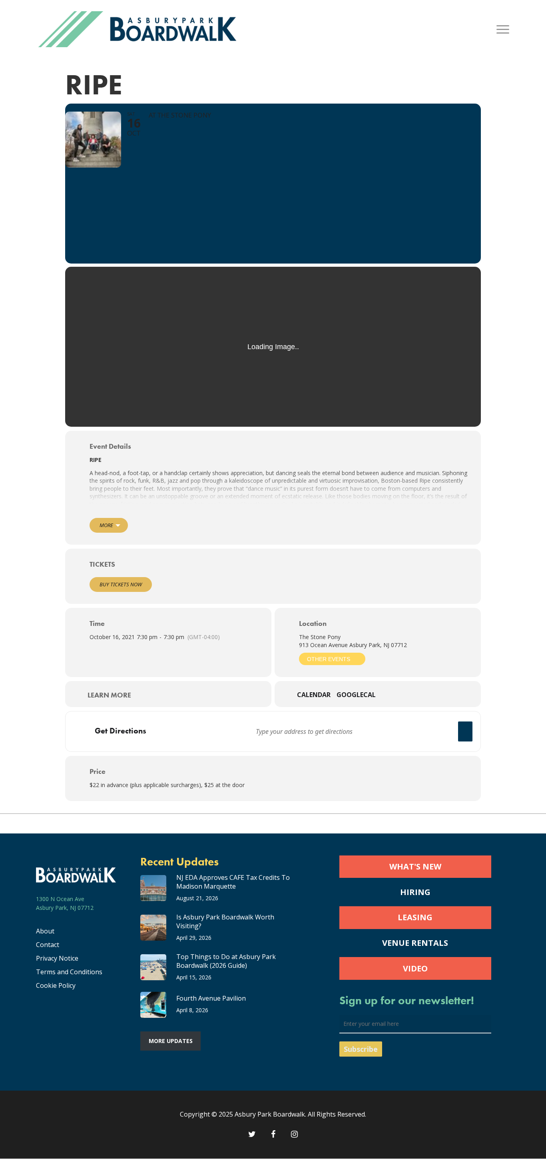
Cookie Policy (56, 985)
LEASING (415, 917)
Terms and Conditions (69, 971)
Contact (47, 944)
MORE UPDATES (171, 1041)
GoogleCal (356, 695)
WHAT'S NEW (415, 866)
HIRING (415, 892)
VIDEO (415, 968)
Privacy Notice (57, 958)
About (45, 931)
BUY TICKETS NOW (121, 584)
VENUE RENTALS (415, 942)
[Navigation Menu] (503, 29)
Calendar (314, 695)
